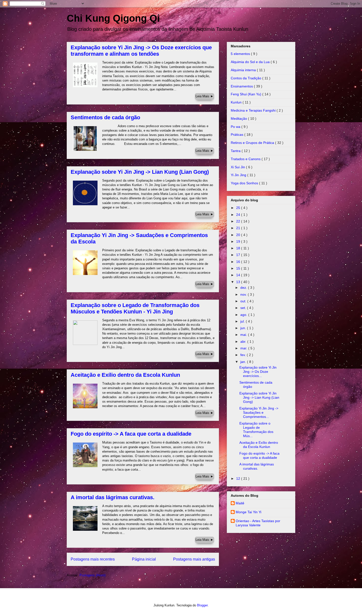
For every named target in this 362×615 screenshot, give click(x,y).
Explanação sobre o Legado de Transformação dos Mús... (256, 429)
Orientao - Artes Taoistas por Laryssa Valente (258, 523)
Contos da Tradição (246, 78)
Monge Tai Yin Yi (248, 512)
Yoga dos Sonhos (245, 183)
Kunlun (237, 102)
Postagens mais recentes (93, 559)
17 (238, 255)
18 (238, 248)
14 (238, 275)
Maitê (240, 503)
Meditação (239, 118)
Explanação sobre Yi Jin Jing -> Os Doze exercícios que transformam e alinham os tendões (141, 50)
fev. (243, 355)
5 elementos (241, 54)
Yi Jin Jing (239, 175)
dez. (244, 288)
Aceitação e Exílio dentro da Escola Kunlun (125, 375)
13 (238, 282)
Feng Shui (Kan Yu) (246, 94)
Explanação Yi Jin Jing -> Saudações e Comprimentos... (258, 412)
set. (243, 308)
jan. (243, 362)
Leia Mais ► (205, 96)
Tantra (236, 151)
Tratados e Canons (246, 159)
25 (238, 208)
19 (238, 241)
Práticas (237, 135)
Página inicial (144, 559)
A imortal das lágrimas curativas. (112, 497)
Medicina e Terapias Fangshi (254, 110)
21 (238, 228)
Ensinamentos (242, 86)
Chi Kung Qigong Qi (113, 18)
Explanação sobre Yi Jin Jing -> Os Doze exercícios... (258, 371)
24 (238, 215)
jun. (243, 328)
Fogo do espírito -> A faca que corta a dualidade (131, 434)
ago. (244, 315)
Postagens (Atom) (92, 575)
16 (238, 262)
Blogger (202, 605)
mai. (244, 335)
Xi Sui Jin (238, 167)
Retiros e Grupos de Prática (253, 143)
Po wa (236, 127)
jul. (243, 321)
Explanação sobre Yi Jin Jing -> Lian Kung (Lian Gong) (140, 172)
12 (238, 478)
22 (238, 221)
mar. (244, 348)
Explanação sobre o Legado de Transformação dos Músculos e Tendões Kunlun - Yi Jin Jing (135, 308)
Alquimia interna (244, 70)
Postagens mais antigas (194, 559)
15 (238, 268)
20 (238, 235)
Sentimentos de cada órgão (105, 117)
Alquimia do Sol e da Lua (251, 62)
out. (243, 301)
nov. (244, 294)
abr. (243, 341)
